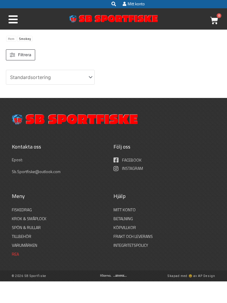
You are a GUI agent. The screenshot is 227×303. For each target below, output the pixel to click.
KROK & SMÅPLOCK (29, 218)
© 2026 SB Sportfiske (29, 276)
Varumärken (24, 245)
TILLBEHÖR (21, 236)
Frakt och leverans (133, 236)
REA (15, 254)
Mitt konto (125, 210)
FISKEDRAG (22, 210)
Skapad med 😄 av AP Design (191, 276)
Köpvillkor (125, 227)
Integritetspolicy (131, 245)
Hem (11, 38)
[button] (113, 4)
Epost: (18, 160)
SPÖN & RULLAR (26, 227)
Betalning (123, 218)
